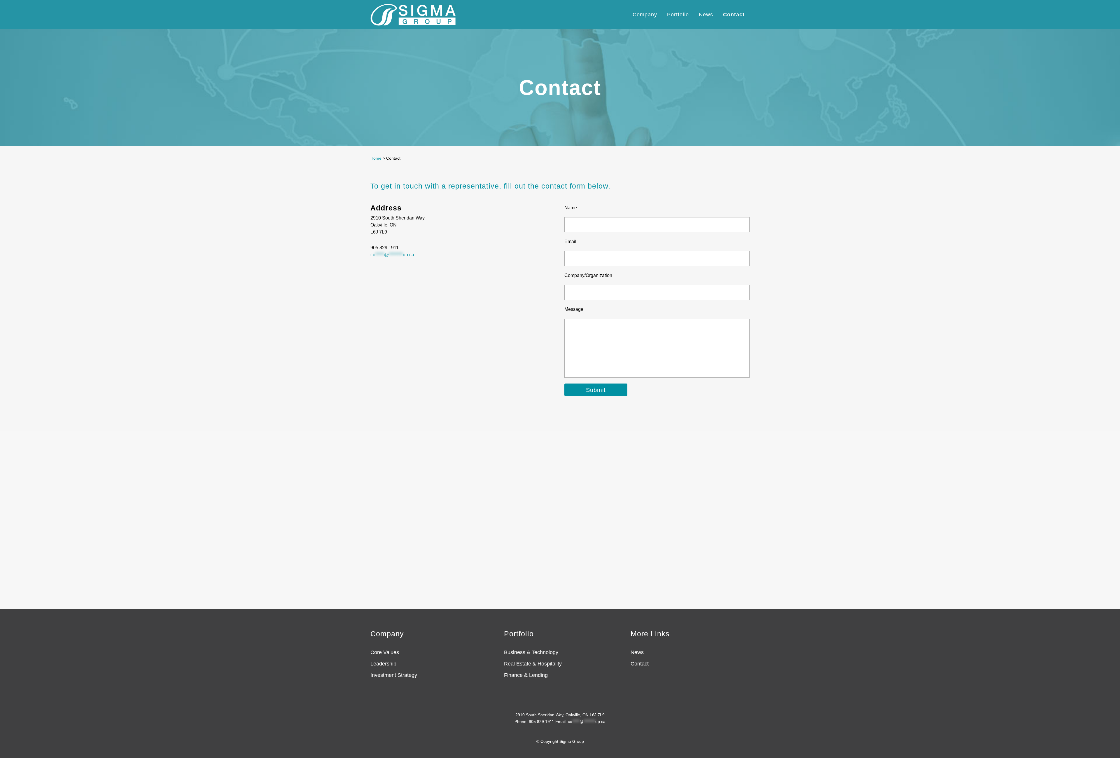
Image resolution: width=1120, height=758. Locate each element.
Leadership (383, 664)
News (637, 652)
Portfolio (519, 634)
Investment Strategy (393, 675)
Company (387, 634)
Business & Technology (531, 652)
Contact (640, 664)
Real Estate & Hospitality (533, 664)
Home (376, 158)
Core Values (384, 652)
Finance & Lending (526, 675)
